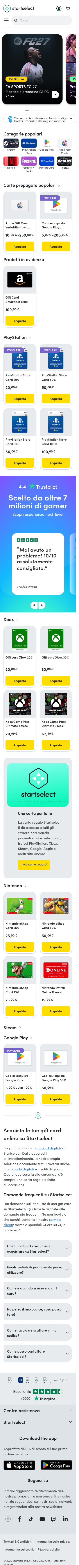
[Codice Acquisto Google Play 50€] (56, 1058)
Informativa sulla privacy (53, 1541)
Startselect (14, 1422)
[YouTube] (43, 1519)
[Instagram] (9, 1519)
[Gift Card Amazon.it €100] (19, 280)
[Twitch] (55, 1519)
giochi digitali (23, 1169)
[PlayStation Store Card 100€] (55, 422)
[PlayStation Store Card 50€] (55, 358)
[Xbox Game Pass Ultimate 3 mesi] (56, 704)
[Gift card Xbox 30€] (55, 640)
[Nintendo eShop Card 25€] (19, 906)
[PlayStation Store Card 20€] (19, 358)
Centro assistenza (22, 1410)
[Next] (41, 605)
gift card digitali (48, 1148)
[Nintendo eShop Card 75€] (19, 970)
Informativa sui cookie (19, 1549)
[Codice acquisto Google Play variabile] (56, 206)
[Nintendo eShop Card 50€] (56, 906)
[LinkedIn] (66, 1519)
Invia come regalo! (34, 864)
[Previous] (34, 605)
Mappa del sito (49, 1549)
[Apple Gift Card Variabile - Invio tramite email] (19, 205)
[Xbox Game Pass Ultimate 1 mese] (20, 704)
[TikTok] (32, 1519)
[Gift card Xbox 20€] (19, 640)
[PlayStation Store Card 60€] (19, 422)
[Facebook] (20, 1519)
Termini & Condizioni (18, 1541)
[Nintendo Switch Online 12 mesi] (56, 970)
